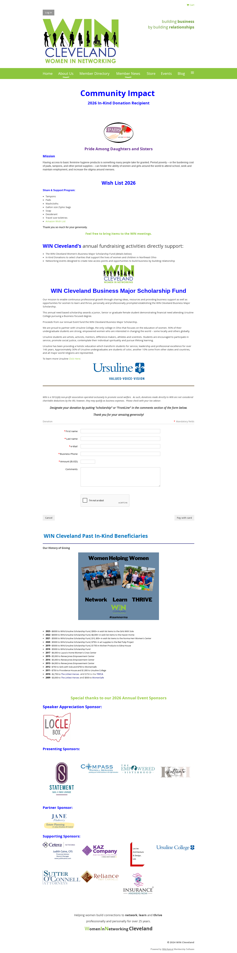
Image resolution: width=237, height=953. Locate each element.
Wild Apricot (167, 949)
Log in (48, 12)
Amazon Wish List (55, 221)
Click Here (74, 358)
